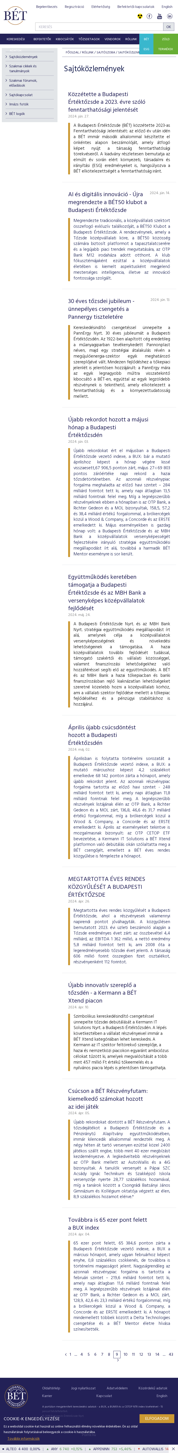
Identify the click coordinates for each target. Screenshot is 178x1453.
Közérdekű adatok (153, 1388)
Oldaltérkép (51, 1388)
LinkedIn (169, 16)
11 (133, 1354)
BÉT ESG (146, 44)
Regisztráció (74, 7)
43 (171, 1354)
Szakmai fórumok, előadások (23, 83)
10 (125, 1354)
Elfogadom (157, 1418)
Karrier (47, 1396)
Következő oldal (118, 1360)
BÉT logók (17, 114)
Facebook (149, 16)
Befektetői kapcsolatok (136, 7)
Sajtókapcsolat (21, 95)
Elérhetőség (101, 7)
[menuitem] (15, 39)
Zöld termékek (165, 44)
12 (141, 1354)
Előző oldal (66, 1354)
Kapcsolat (104, 1396)
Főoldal (72, 52)
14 (157, 1354)
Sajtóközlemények (23, 57)
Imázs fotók (19, 104)
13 (149, 1354)
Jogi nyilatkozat (83, 1388)
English (167, 7)
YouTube (159, 16)
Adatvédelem (117, 1388)
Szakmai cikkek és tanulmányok (23, 68)
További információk (23, 1439)
